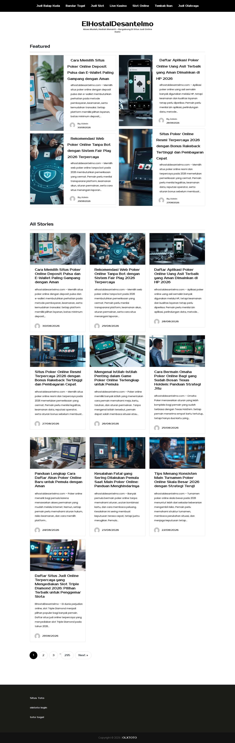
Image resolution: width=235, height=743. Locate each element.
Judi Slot (97, 5)
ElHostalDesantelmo (117, 24)
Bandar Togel (75, 5)
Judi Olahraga (188, 5)
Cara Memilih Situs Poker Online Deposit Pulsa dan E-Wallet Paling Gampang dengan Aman (58, 276)
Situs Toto (37, 698)
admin (84, 124)
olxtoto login (38, 707)
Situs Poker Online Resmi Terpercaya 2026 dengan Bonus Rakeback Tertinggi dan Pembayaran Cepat (180, 146)
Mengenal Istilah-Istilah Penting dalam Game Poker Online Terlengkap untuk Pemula (116, 378)
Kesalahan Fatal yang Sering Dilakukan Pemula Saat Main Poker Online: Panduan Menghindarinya (116, 479)
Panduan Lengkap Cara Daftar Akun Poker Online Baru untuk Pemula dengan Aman (58, 479)
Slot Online (141, 5)
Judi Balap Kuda (48, 5)
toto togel (37, 717)
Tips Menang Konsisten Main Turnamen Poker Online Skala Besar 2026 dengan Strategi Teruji (176, 479)
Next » (83, 655)
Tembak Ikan (163, 5)
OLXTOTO (129, 737)
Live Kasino (118, 5)
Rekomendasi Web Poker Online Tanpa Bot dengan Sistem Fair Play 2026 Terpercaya (117, 276)
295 (67, 655)
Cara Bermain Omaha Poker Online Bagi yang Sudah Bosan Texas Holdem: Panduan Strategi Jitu (177, 380)
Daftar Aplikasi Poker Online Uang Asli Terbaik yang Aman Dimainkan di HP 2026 (176, 276)
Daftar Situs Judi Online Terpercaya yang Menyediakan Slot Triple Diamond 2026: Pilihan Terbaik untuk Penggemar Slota (58, 586)
